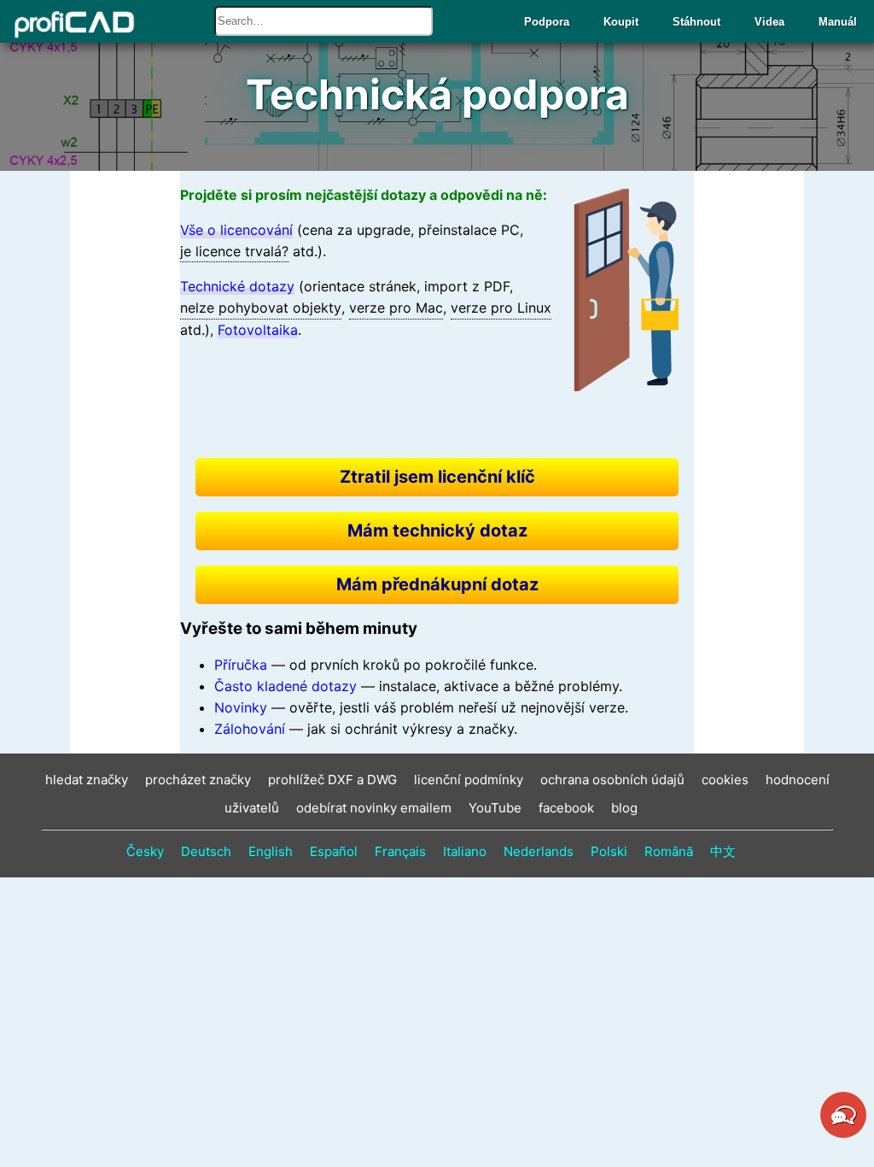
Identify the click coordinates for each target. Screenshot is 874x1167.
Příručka (240, 664)
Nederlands (539, 851)
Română (668, 851)
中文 (723, 851)
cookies (725, 779)
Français (400, 851)
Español (334, 851)
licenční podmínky (468, 779)
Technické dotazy (237, 286)
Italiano (465, 851)
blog (624, 808)
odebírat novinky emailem (374, 808)
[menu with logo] (69, 24)
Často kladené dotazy (285, 686)
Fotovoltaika (258, 329)
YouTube (495, 808)
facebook (566, 808)
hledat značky (86, 779)
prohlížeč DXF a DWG (332, 779)
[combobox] (323, 21)
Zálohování (249, 728)
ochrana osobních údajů (612, 779)
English (270, 851)
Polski (609, 851)
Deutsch (206, 851)
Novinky (240, 707)
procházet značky (198, 779)
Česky (145, 851)
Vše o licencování (236, 229)
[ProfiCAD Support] (843, 1135)
